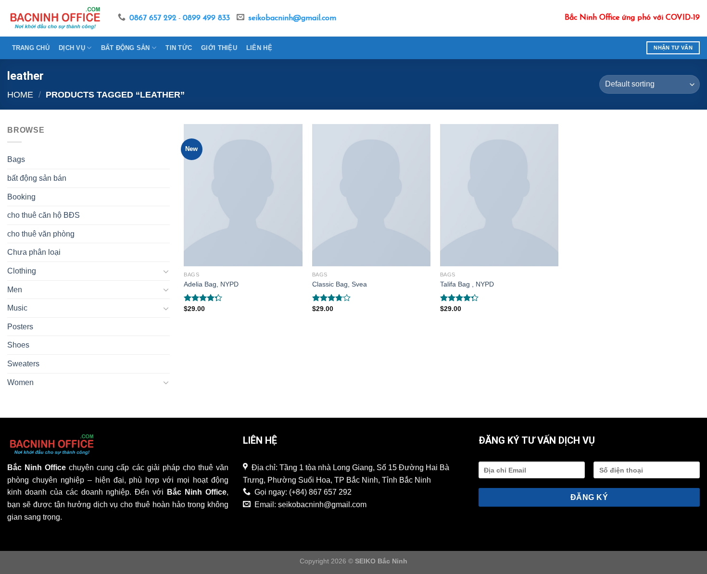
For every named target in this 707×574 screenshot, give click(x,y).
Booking (21, 197)
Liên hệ (259, 47)
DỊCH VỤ (72, 47)
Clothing (21, 271)
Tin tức (178, 47)
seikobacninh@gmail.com (292, 18)
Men (14, 290)
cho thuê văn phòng (41, 234)
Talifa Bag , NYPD (467, 284)
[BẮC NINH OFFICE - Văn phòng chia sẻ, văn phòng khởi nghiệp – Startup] (55, 18)
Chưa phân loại (34, 252)
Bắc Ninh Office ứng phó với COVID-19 (632, 18)
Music (17, 308)
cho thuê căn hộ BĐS (43, 215)
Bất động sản (125, 47)
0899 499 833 (206, 18)
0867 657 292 (153, 18)
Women (20, 382)
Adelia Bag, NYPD (211, 284)
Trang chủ (31, 47)
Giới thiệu (219, 47)
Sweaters (23, 364)
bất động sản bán (36, 178)
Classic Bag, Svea (339, 284)
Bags (16, 159)
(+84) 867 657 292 (320, 492)
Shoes (18, 345)
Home (20, 94)
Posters (20, 327)
